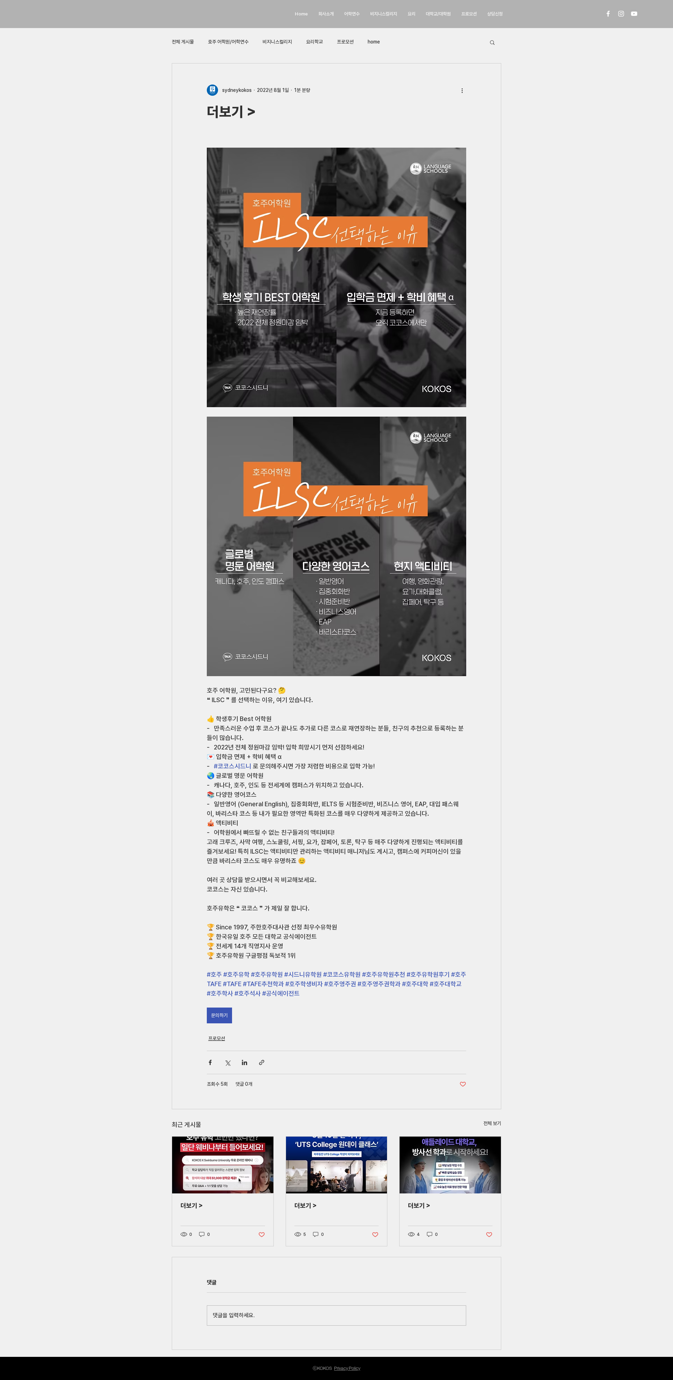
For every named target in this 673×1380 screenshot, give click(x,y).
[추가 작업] (462, 90)
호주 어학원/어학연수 (228, 42)
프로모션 (345, 42)
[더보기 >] (222, 1165)
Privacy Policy (347, 1368)
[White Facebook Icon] (608, 14)
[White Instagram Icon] (621, 14)
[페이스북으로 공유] (210, 1062)
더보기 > (192, 1205)
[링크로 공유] (261, 1062)
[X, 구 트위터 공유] (227, 1062)
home (374, 42)
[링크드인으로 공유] (244, 1062)
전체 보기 (492, 1123)
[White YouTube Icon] (634, 14)
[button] (492, 42)
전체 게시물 (183, 42)
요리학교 (314, 42)
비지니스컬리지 (277, 42)
